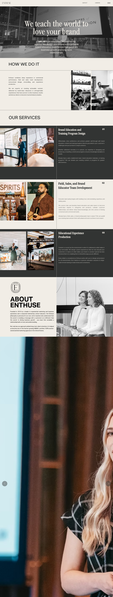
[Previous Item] (4, 483)
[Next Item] (108, 483)
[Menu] (109, 3)
